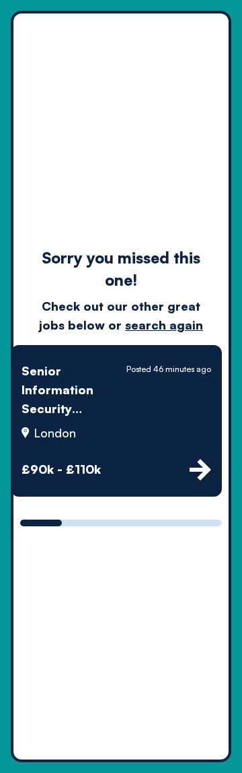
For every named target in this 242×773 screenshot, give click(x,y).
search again (164, 324)
